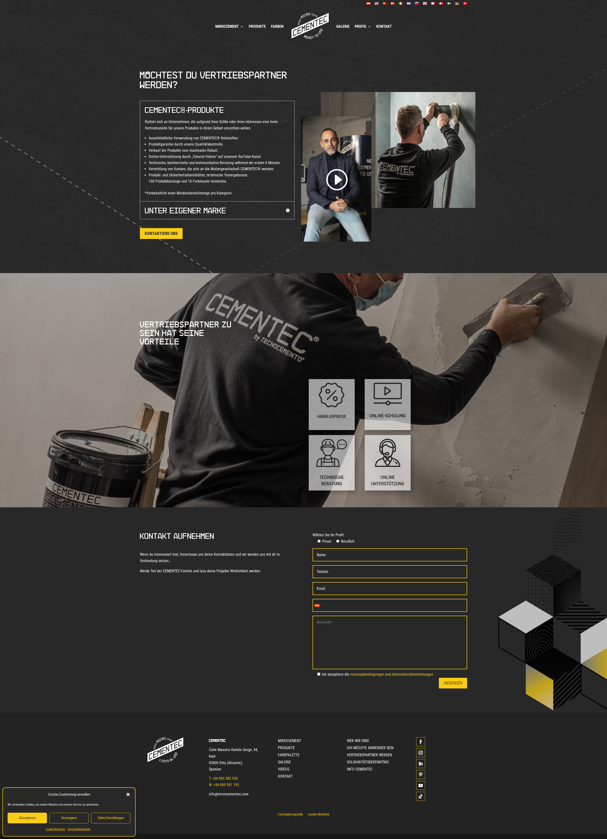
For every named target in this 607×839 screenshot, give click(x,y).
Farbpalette (288, 755)
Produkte (257, 26)
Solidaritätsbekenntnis (368, 762)
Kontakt (384, 26)
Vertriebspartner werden (369, 755)
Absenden (453, 682)
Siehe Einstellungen (111, 818)
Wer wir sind (358, 741)
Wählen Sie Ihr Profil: (329, 535)
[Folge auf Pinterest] (420, 774)
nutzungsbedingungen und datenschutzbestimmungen (391, 674)
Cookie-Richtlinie (55, 829)
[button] (128, 794)
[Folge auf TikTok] (420, 796)
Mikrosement (289, 741)
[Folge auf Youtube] (420, 785)
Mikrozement (227, 26)
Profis (360, 26)
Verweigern (69, 818)
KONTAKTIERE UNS (161, 233)
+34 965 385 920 (225, 778)
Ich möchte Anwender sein (370, 748)
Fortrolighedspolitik (79, 829)
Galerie (342, 26)
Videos (283, 769)
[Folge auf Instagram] (420, 752)
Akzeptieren (27, 818)
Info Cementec (359, 769)
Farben (277, 26)
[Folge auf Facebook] (420, 741)
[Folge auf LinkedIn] (420, 763)
